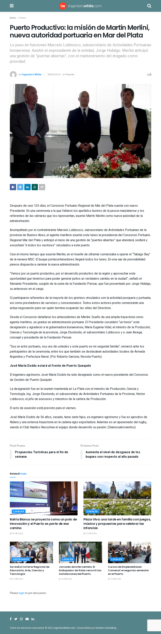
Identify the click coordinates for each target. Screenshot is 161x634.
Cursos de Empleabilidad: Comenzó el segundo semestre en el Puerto (128, 570)
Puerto (22, 18)
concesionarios (71, 303)
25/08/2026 (17, 533)
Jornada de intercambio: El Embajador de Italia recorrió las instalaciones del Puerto (80, 570)
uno (50, 346)
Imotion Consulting (106, 628)
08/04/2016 (54, 74)
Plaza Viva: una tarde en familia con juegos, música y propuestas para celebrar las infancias (117, 523)
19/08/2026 (66, 579)
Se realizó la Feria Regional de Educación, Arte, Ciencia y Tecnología (29, 570)
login (22, 593)
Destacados (21, 559)
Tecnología (30, 332)
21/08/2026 (91, 533)
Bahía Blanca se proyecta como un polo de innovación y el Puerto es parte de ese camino (43, 523)
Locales (18, 511)
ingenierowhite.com (64, 628)
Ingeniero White (31, 74)
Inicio (13, 18)
